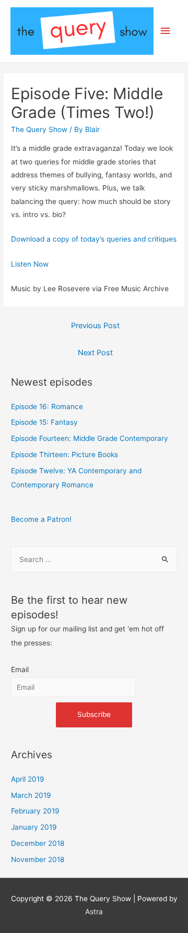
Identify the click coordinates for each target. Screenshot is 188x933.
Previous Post (95, 325)
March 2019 (31, 795)
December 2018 (37, 843)
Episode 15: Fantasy (44, 422)
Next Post (95, 352)
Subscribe (94, 714)
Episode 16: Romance (47, 406)
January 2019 (34, 827)
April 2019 (27, 779)
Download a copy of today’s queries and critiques (94, 239)
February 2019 (35, 811)
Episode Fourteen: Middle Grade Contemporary (89, 438)
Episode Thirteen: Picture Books (64, 454)
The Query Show (39, 129)
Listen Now (30, 264)
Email (20, 669)
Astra (94, 911)
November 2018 (37, 859)
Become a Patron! (41, 519)
